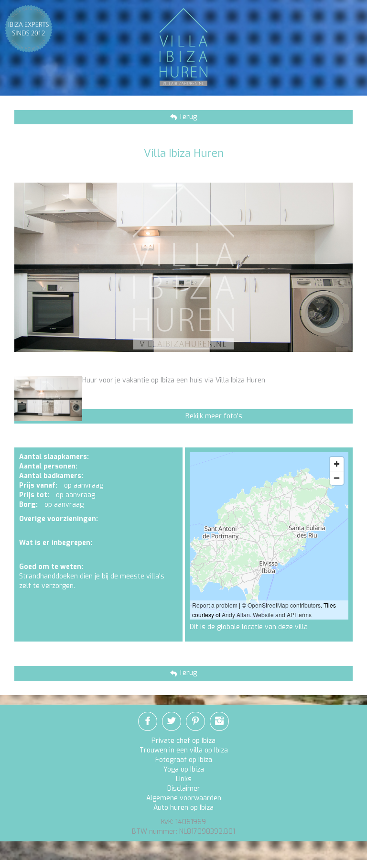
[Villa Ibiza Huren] (183, 46)
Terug (187, 116)
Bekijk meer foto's (213, 416)
